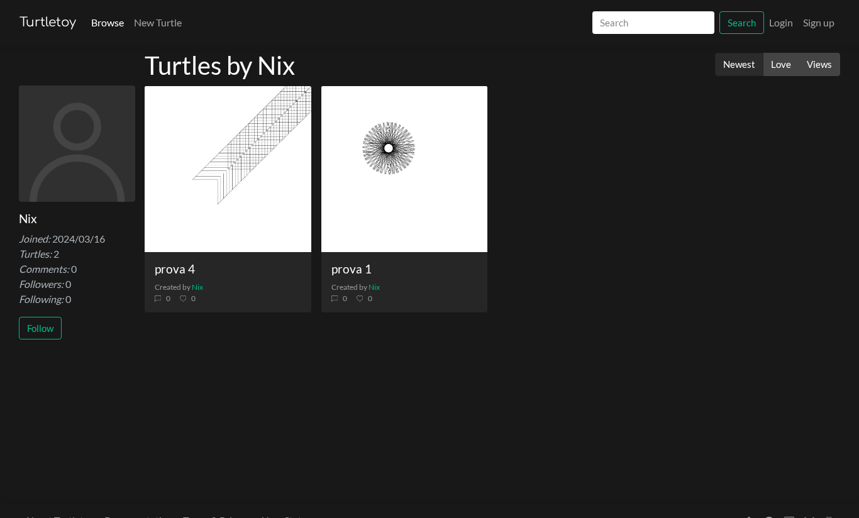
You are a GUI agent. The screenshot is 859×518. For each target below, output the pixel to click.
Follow (40, 328)
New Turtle (158, 22)
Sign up (818, 22)
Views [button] (819, 64)
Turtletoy (47, 22)
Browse (107, 22)
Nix (197, 287)
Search (742, 22)
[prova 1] (404, 169)
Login (781, 22)
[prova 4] (228, 169)
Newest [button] (739, 64)
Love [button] (781, 64)
